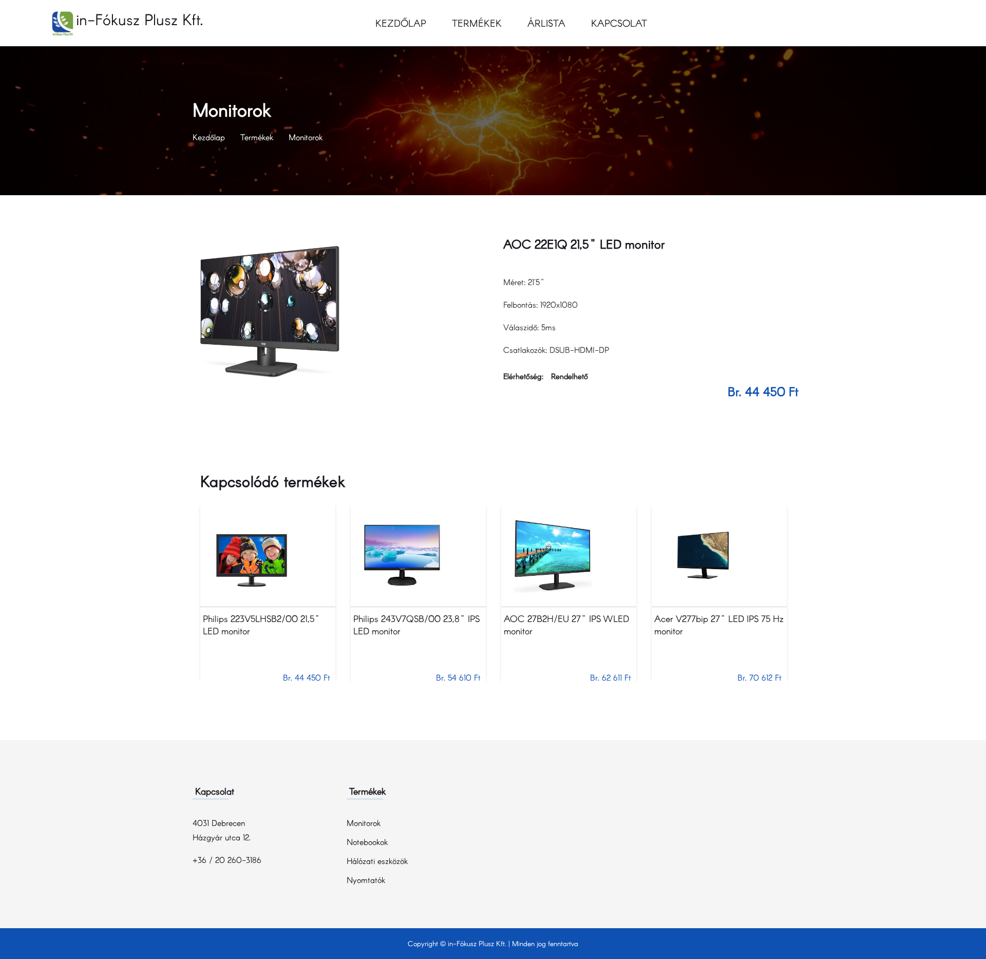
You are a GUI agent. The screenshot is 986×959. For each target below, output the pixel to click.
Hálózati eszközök (377, 861)
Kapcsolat (619, 23)
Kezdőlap (400, 23)
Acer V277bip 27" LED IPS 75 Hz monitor (719, 624)
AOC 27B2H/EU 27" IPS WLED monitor (566, 624)
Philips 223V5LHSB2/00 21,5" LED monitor (261, 624)
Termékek (477, 23)
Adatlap (267, 555)
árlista (546, 23)
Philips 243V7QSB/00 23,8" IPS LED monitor (416, 624)
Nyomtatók (366, 880)
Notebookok (367, 842)
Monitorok (306, 137)
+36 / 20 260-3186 (227, 859)
